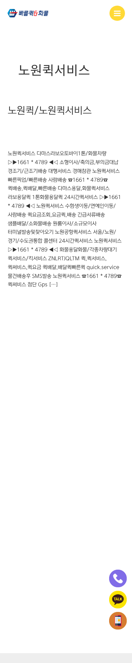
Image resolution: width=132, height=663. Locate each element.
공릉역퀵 (38, 125)
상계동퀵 (68, 133)
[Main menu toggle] (117, 13)
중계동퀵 (17, 140)
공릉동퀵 (17, 125)
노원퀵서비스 (21, 133)
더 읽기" (16, 300)
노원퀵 (113, 125)
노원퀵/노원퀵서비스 (50, 110)
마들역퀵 (47, 133)
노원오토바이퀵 (87, 125)
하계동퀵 (38, 140)
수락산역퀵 (91, 133)
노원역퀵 (59, 125)
